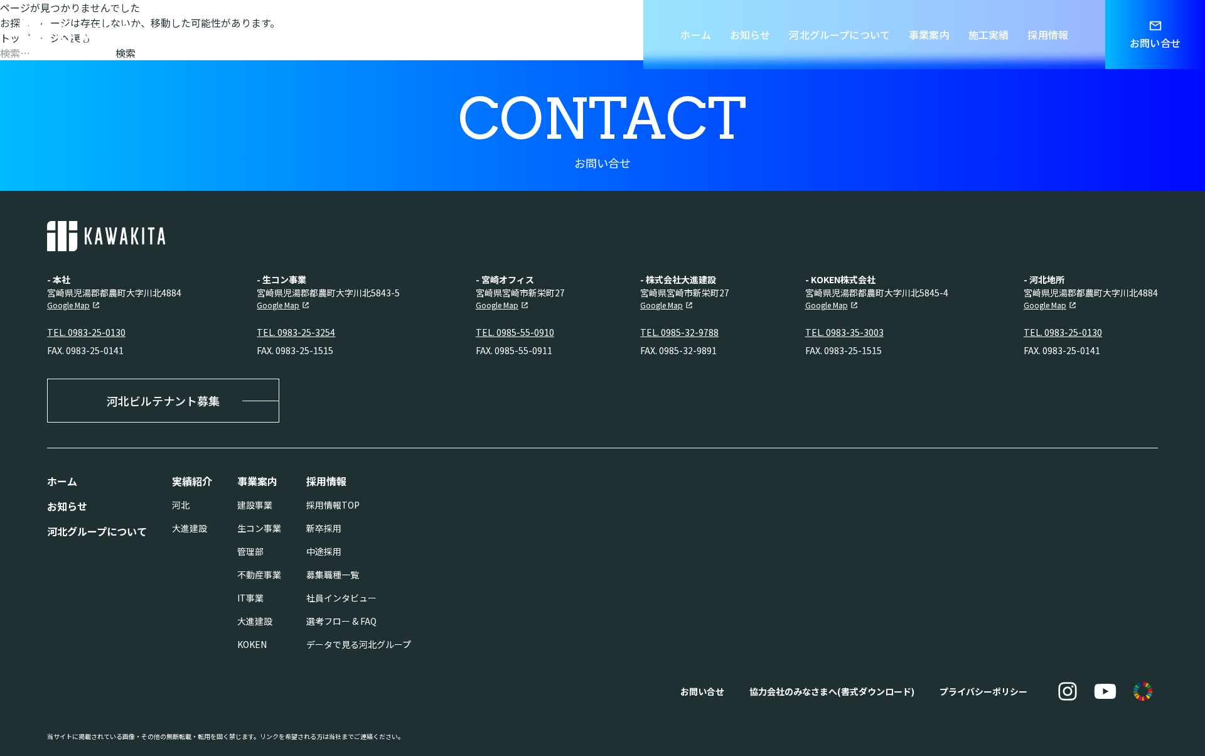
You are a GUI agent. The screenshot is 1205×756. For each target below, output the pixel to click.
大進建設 (189, 528)
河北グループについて (839, 34)
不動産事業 (259, 574)
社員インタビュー (341, 597)
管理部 (250, 551)
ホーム (695, 34)
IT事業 (250, 597)
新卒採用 (323, 528)
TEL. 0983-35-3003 (844, 332)
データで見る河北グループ (358, 644)
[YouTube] (1105, 691)
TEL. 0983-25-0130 (86, 332)
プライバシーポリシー (983, 691)
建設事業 (254, 505)
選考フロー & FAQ (341, 621)
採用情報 (1047, 34)
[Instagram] (1067, 691)
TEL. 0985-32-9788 (679, 332)
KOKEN (252, 644)
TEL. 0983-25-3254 (296, 332)
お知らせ (750, 34)
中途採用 (323, 551)
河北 (181, 505)
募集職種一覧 (332, 574)
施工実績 (988, 34)
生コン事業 (259, 528)
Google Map (68, 305)
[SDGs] (1143, 691)
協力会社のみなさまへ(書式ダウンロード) (831, 691)
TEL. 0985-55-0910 (515, 332)
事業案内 (929, 34)
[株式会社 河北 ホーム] (79, 34)
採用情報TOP (333, 505)
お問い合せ (702, 691)
